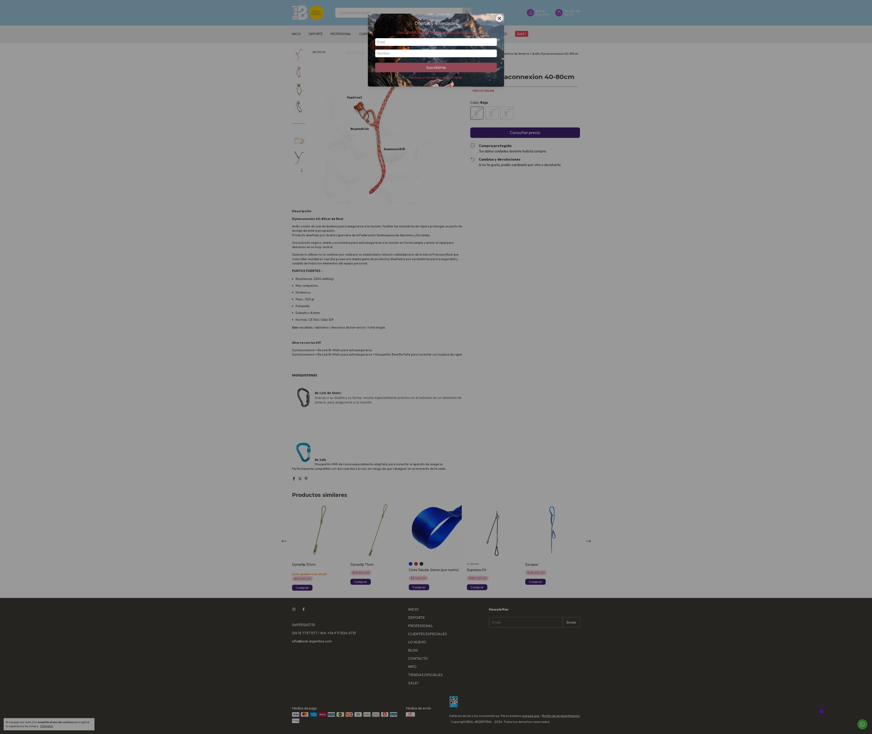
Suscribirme (436, 67)
